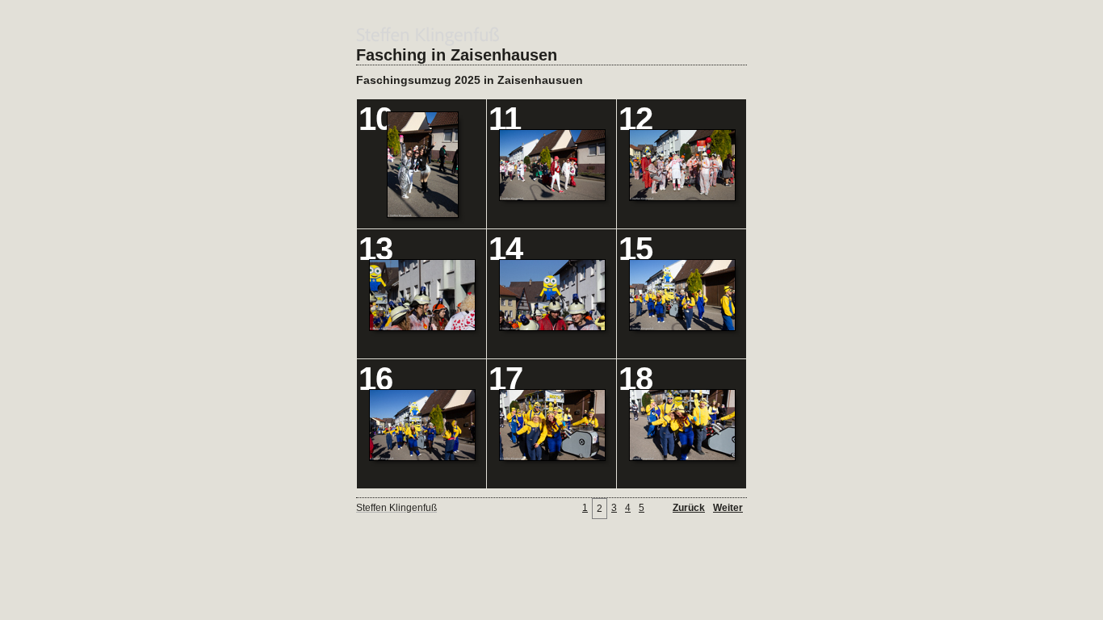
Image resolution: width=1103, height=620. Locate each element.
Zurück (689, 507)
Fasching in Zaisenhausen (456, 55)
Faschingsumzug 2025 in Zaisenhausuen (469, 79)
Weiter (728, 507)
